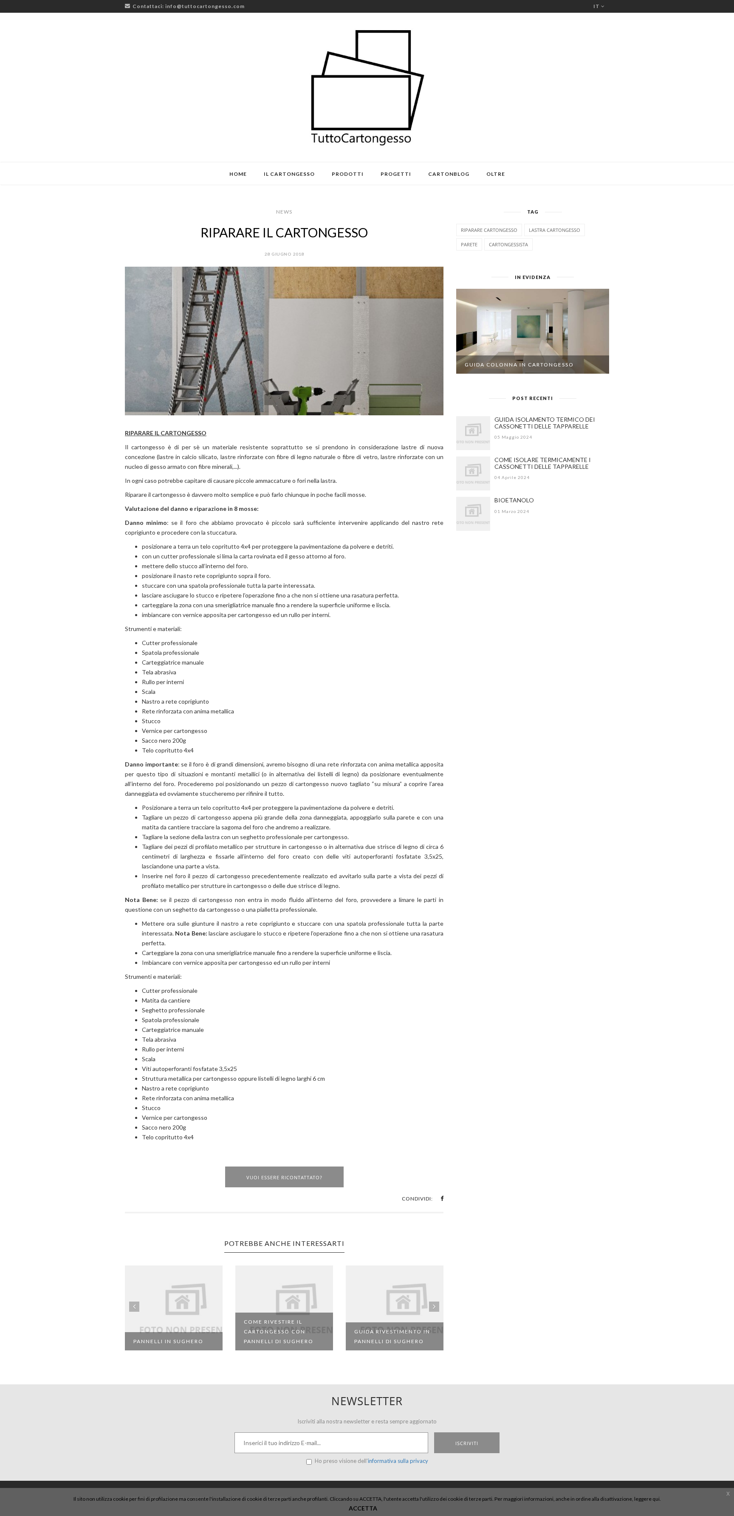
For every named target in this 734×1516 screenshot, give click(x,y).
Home (238, 174)
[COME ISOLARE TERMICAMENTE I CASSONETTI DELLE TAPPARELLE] (473, 473)
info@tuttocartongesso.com (205, 6)
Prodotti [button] (348, 174)
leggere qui (647, 1499)
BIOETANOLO (514, 500)
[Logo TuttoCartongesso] (367, 87)
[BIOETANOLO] (473, 514)
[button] (441, 1198)
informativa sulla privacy (398, 1460)
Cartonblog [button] (448, 174)
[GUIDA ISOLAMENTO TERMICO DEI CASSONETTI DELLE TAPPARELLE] (473, 433)
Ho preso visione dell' (371, 1460)
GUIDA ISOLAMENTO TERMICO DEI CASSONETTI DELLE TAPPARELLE (544, 422)
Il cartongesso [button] (289, 174)
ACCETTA (363, 1508)
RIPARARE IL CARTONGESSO (284, 232)
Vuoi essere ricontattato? (284, 1177)
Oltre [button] (495, 174)
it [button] (597, 6)
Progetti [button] (396, 174)
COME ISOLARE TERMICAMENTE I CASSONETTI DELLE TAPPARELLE (542, 463)
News (284, 212)
